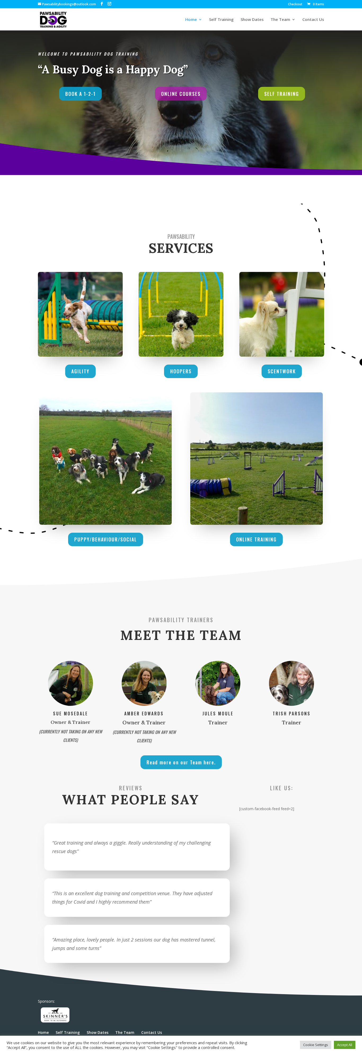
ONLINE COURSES (181, 93)
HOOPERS (181, 371)
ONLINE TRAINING (256, 539)
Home (191, 19)
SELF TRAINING (281, 93)
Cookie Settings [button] (315, 1044)
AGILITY (80, 371)
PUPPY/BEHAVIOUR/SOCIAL (105, 539)
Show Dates (252, 19)
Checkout (295, 4)
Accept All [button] (344, 1044)
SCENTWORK (282, 371)
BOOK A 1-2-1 (80, 93)
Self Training (221, 19)
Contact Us (313, 19)
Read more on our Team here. (181, 762)
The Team (280, 19)
